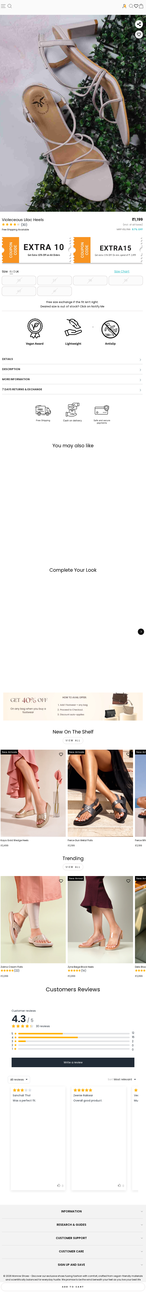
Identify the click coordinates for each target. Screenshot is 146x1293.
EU (11, 271)
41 (54, 291)
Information (71, 1211)
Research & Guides (71, 1225)
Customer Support (71, 1238)
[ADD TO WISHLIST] (139, 34)
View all (73, 740)
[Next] (141, 631)
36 (19, 280)
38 (90, 280)
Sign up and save (71, 1265)
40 (19, 291)
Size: (65, 271)
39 (125, 280)
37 (54, 280)
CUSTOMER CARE (71, 1251)
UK (17, 271)
